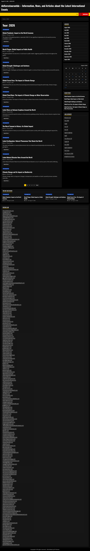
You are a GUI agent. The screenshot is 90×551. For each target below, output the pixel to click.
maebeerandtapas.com (8, 435)
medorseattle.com (7, 353)
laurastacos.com (7, 415)
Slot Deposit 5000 (68, 153)
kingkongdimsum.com (8, 423)
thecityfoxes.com (7, 291)
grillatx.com (5, 363)
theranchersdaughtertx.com (10, 470)
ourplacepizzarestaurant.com (10, 522)
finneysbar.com (6, 387)
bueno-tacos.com (7, 457)
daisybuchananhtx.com (8, 301)
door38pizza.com (7, 526)
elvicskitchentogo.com (8, 361)
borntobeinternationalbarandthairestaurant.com (15, 514)
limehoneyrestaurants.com (9, 506)
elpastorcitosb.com (7, 222)
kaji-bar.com (6, 430)
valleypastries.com (7, 262)
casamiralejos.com (7, 286)
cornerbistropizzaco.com (9, 338)
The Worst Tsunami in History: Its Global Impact (18, 126)
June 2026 (66, 33)
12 (72, 76)
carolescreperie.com (8, 281)
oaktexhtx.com (6, 444)
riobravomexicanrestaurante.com (11, 239)
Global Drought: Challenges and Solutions (16, 65)
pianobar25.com (7, 323)
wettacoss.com (6, 318)
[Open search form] (77, 14)
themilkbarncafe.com (8, 385)
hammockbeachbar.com (9, 371)
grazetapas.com (7, 397)
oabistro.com (6, 368)
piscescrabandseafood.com (9, 481)
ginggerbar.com (7, 405)
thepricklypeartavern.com (9, 439)
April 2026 (66, 38)
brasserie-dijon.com (8, 455)
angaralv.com (6, 254)
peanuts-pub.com (7, 370)
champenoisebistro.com (9, 434)
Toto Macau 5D (68, 138)
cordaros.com (6, 257)
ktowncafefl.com (7, 376)
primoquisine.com (7, 289)
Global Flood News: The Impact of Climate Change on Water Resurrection (26, 95)
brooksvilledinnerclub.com (9, 308)
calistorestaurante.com (8, 272)
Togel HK (66, 141)
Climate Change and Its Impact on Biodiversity (17, 172)
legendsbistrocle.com (8, 373)
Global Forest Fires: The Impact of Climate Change (19, 80)
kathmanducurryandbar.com (10, 418)
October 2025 (67, 54)
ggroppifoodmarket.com (9, 278)
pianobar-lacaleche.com (9, 296)
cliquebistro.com (7, 306)
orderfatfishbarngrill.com (9, 449)
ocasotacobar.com (7, 314)
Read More (7, 42)
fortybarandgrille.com (8, 246)
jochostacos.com (7, 475)
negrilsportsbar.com (8, 340)
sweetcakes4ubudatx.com (9, 375)
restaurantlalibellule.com (9, 496)
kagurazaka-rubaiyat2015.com (10, 215)
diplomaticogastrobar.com (9, 532)
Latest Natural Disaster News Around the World (17, 157)
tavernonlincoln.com (8, 489)
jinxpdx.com (6, 249)
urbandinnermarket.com (9, 358)
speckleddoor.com (7, 237)
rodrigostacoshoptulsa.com (9, 428)
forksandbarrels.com (8, 335)
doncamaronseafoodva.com (10, 472)
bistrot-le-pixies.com (8, 395)
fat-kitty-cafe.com (7, 517)
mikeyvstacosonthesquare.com (10, 299)
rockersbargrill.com (7, 383)
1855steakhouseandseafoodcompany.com (13, 425)
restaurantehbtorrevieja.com (10, 512)
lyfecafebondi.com (7, 311)
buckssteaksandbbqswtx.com (10, 437)
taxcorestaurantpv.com (8, 479)
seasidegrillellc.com (7, 462)
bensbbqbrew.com (7, 538)
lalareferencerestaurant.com (10, 501)
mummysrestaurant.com (9, 440)
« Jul (65, 87)
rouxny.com (6, 266)
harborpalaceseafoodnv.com (10, 324)
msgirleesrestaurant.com (9, 378)
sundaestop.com (7, 231)
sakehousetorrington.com (9, 276)
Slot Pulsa (66, 150)
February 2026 (67, 43)
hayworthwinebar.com (8, 467)
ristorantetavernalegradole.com (11, 329)
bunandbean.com (7, 259)
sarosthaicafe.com (7, 465)
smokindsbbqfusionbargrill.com (11, 452)
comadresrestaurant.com (9, 502)
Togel (65, 123)
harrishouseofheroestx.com (10, 309)
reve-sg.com (6, 252)
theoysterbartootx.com (8, 432)
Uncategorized (6, 29)
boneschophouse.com (8, 293)
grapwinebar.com (7, 348)
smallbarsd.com (7, 212)
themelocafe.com (7, 519)
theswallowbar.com (7, 407)
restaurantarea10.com (8, 261)
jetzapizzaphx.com (7, 524)
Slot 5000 (66, 120)
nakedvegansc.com (7, 543)
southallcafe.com (7, 427)
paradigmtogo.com (7, 360)
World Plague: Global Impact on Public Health (17, 49)
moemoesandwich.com (8, 487)
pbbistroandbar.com (8, 365)
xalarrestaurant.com (8, 497)
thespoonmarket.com (8, 279)
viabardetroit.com (7, 313)
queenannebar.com (7, 454)
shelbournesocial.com (8, 242)
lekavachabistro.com (8, 350)
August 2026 (67, 27)
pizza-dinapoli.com (7, 244)
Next (37, 185)
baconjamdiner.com (8, 469)
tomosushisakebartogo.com (10, 531)
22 (82, 79)
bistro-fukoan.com (7, 351)
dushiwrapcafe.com (7, 341)
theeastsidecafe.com (8, 442)
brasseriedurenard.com (8, 264)
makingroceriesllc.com (8, 284)
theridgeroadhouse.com (9, 219)
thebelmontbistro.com (8, 336)
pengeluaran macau (69, 156)
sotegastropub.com (7, 402)
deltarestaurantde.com (8, 504)
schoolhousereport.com (9, 298)
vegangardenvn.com (8, 539)
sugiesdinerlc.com (7, 392)
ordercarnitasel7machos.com (10, 251)
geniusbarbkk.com (7, 447)
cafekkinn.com (6, 521)
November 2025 (67, 51)
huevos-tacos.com (7, 356)
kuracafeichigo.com (7, 516)
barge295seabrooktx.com (9, 450)
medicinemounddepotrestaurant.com (12, 499)
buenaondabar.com (8, 333)
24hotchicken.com (7, 214)
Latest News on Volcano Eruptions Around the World (19, 110)
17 (66, 79)
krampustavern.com (8, 484)
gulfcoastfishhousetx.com (9, 445)
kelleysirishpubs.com (8, 482)
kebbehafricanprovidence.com (10, 234)
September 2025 (68, 57)
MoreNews (49, 549)
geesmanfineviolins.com (9, 227)
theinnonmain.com (7, 225)
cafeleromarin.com (7, 382)
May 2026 (66, 35)
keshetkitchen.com (7, 534)
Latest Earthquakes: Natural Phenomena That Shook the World (22, 141)
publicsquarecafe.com (8, 417)
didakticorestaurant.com (9, 509)
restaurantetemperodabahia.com (11, 398)
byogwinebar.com (7, 346)
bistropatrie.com (7, 303)
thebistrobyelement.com (9, 316)
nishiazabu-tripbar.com (8, 331)
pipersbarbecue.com (8, 345)
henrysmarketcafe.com (8, 267)
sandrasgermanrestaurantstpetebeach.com (14, 283)
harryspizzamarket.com (8, 527)
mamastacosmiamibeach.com (10, 390)
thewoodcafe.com (7, 224)
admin (5, 35)
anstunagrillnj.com (7, 529)
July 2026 (66, 30)
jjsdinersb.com (6, 491)
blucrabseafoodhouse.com (9, 380)
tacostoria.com (6, 319)
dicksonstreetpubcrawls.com (10, 328)
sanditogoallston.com (8, 217)
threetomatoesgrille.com (9, 422)
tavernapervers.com (8, 400)
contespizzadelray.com (8, 247)
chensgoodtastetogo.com (9, 459)
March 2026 (67, 41)
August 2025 (67, 59)
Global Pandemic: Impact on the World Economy (18, 33)
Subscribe (85, 14)
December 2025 (67, 49)
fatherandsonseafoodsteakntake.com (12, 304)
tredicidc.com (6, 271)
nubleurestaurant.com (8, 494)
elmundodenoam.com (8, 210)
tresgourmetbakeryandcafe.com (11, 403)
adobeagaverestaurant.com (9, 492)
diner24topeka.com (7, 408)
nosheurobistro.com (8, 220)
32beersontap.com (7, 232)
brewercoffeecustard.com (9, 241)
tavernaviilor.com (7, 413)
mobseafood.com (7, 326)
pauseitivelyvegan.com (8, 541)
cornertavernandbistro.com (10, 474)
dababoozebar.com (7, 486)
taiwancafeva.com (7, 229)
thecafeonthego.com (8, 343)
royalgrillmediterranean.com (10, 464)
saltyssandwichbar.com (8, 366)
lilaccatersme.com (7, 236)
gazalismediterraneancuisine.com (11, 544)
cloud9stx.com (6, 393)
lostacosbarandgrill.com (9, 355)
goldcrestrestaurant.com (9, 507)
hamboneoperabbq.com (9, 536)
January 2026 (67, 46)
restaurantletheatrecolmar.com (10, 269)
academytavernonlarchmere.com (11, 460)
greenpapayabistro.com (9, 410)
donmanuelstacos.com (8, 420)
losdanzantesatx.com (8, 321)
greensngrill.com (7, 274)
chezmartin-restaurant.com (9, 294)
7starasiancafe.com (7, 256)
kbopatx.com (6, 288)
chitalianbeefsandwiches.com (10, 412)
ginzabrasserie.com (7, 388)
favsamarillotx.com (7, 477)
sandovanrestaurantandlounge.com (12, 511)
